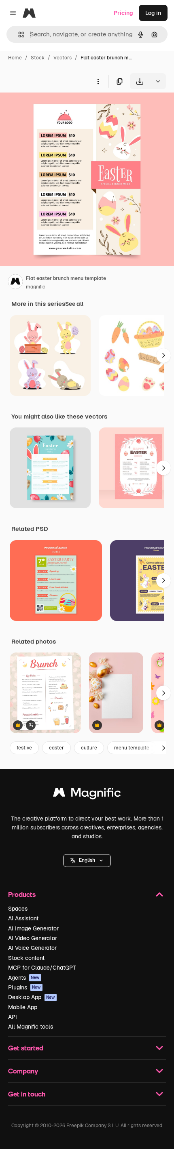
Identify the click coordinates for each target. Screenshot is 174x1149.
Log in (153, 13)
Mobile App (22, 1007)
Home (15, 58)
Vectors (62, 58)
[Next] (163, 355)
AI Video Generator (32, 938)
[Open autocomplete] (18, 35)
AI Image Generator (33, 928)
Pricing (123, 13)
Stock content (26, 958)
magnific (35, 287)
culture (89, 748)
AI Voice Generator (32, 947)
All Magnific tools (30, 1026)
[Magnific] (87, 794)
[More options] (98, 81)
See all (74, 303)
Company (23, 1071)
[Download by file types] (158, 81)
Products (22, 894)
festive (24, 748)
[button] (87, 860)
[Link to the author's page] (15, 282)
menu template (131, 748)
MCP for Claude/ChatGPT (42, 967)
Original (51, 108)
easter (56, 748)
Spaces (18, 908)
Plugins (24, 987)
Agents (24, 977)
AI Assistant (23, 918)
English (87, 860)
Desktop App (31, 997)
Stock (38, 58)
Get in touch (26, 1094)
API (12, 1017)
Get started (25, 1048)
